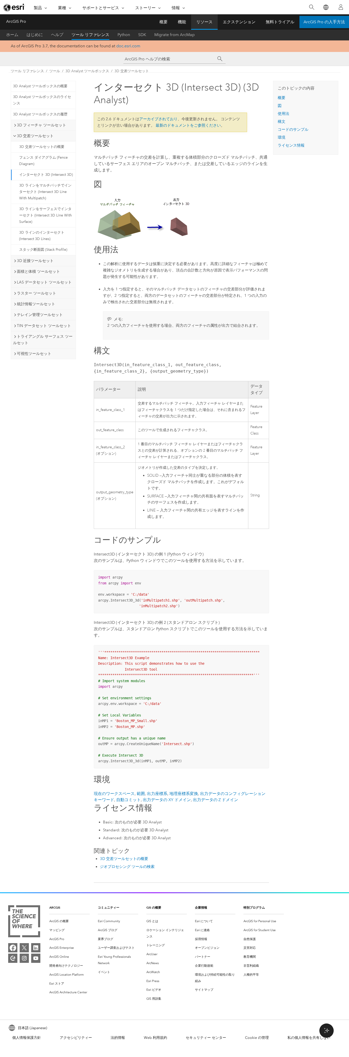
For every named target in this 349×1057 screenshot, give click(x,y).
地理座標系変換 (183, 793)
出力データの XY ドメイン (167, 799)
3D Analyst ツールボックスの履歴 (40, 114)
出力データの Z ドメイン (215, 799)
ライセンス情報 (291, 145)
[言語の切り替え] (326, 7)
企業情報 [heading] (201, 907)
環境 (281, 137)
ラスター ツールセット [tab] (36, 293)
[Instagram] (24, 958)
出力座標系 (157, 793)
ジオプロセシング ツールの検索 (127, 866)
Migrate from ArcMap (174, 34)
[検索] (312, 7)
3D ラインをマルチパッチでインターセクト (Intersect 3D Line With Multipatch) (45, 191)
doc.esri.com (128, 45)
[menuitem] (69, 921)
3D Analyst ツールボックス (87, 71)
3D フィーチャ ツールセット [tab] (41, 125)
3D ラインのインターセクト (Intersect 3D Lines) (41, 235)
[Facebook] (12, 947)
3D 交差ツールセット (131, 71)
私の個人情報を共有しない (308, 1038)
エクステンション (239, 21)
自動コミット (128, 799)
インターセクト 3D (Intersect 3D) (46, 174)
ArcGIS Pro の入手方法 (324, 21)
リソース (204, 21)
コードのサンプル (293, 129)
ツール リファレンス (90, 34)
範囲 (141, 793)
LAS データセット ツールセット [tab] (44, 282)
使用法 (283, 113)
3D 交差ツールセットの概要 (41, 147)
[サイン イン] (341, 7)
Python (124, 34)
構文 (281, 121)
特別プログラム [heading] (254, 907)
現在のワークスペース (114, 793)
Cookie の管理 (257, 1038)
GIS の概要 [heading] (153, 907)
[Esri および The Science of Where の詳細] (24, 922)
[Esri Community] (12, 958)
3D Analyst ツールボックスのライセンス (42, 100)
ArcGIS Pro (16, 21)
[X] (24, 947)
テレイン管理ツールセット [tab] (40, 314)
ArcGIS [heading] (54, 907)
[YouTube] (35, 958)
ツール (54, 71)
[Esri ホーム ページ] (14, 7)
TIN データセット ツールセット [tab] (44, 325)
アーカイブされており (158, 119)
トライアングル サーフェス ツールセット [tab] (43, 339)
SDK (142, 34)
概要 (163, 21)
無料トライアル (280, 21)
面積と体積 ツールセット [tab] (38, 271)
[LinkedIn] (35, 947)
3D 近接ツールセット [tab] (35, 260)
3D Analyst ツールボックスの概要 (40, 86)
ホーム (12, 34)
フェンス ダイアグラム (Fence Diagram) (43, 160)
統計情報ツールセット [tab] (36, 304)
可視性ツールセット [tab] (34, 353)
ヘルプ (57, 34)
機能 (182, 21)
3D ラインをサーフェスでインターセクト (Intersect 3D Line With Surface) (45, 215)
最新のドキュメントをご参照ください (188, 125)
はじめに (35, 34)
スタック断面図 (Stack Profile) (43, 249)
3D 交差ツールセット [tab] (35, 136)
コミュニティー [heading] (108, 907)
